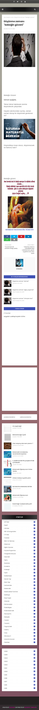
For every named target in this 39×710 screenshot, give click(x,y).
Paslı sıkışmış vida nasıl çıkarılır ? (22, 443)
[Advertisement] (19, 81)
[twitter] (17, 1)
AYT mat (19, 522)
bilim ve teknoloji (19, 541)
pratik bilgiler (19, 607)
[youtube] (25, 1)
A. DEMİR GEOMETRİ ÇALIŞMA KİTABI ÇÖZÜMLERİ (23, 462)
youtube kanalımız (9, 417)
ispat (19, 573)
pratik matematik (19, 610)
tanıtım (19, 620)
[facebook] (14, 1)
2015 (19, 688)
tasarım (19, 623)
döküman (19, 544)
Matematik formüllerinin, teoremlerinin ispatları (20, 453)
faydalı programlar (19, 550)
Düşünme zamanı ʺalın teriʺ (20, 281)
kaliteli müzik (19, 576)
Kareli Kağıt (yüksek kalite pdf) (22, 504)
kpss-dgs (19, 582)
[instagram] (21, 1)
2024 (19, 658)
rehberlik (19, 617)
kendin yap (19, 579)
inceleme (19, 566)
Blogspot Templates (31, 707)
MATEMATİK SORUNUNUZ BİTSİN (22, 487)
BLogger (12, 707)
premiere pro (19, 614)
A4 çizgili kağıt (17, 426)
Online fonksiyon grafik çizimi (21, 478)
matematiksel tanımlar (19, 591)
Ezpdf (19, 525)
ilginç (19, 560)
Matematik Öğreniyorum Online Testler (22, 470)
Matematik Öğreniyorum (20, 495)
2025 (19, 655)
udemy (19, 629)
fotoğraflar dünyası (19, 553)
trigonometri (19, 626)
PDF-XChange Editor (19, 531)
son (12, 17)
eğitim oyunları (19, 547)
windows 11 (19, 636)
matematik (19, 588)
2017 (19, 682)
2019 (19, 675)
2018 (19, 678)
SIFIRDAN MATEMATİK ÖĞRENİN (19, 230)
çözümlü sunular (19, 639)
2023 (19, 661)
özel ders (19, 642)
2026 (19, 651)
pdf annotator (19, 604)
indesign (19, 569)
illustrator (19, 563)
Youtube (19, 538)
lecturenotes (19, 585)
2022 (19, 665)
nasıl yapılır (19, 598)
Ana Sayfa (7, 17)
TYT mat (19, 534)
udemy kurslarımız (25, 417)
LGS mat (19, 528)
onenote (19, 601)
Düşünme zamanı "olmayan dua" (22, 298)
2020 (19, 671)
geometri (19, 557)
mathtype (19, 595)
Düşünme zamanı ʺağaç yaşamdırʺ (23, 290)
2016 (19, 685)
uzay (19, 633)
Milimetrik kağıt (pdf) (19, 435)
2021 (19, 668)
